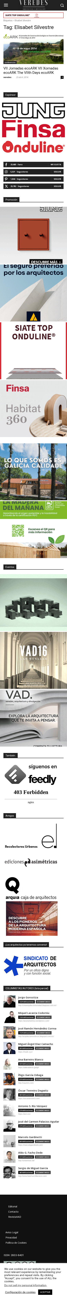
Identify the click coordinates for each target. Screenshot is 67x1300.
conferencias (10, 62)
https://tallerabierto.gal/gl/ (28, 1067)
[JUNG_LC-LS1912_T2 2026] (33, 235)
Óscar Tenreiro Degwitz (33, 1090)
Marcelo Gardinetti (30, 1137)
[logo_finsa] (33, 128)
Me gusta (56, 164)
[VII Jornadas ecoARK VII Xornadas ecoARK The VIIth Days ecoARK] (33, 49)
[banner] (33, 718)
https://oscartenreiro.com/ (29, 1098)
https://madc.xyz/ (25, 1052)
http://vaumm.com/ (26, 1083)
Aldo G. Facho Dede (30, 1152)
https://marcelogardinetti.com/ (30, 1145)
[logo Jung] (33, 110)
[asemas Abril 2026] (33, 293)
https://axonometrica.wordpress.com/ (33, 1021)
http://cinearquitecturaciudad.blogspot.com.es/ (37, 1005)
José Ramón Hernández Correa (37, 1028)
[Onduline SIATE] (33, 350)
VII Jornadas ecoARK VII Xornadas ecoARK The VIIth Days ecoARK (30, 70)
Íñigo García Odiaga (30, 1075)
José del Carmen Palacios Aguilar (38, 1121)
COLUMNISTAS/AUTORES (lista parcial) (26, 988)
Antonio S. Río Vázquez (32, 1106)
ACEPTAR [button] (45, 1292)
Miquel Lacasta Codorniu (33, 1013)
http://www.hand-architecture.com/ (32, 1176)
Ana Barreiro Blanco (30, 1059)
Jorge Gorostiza (28, 997)
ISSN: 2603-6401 (14, 1255)
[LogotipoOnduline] (33, 146)
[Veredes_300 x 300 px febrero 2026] (33, 471)
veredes (7, 77)
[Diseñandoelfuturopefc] (33, 529)
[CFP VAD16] (33, 660)
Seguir (57, 171)
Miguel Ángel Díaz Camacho (35, 1044)
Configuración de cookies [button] (20, 1292)
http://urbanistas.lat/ (26, 1160)
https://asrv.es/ (24, 1114)
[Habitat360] (33, 408)
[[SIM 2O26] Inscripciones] (33, 602)
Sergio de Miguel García (33, 1168)
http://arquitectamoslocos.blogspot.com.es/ (36, 1036)
